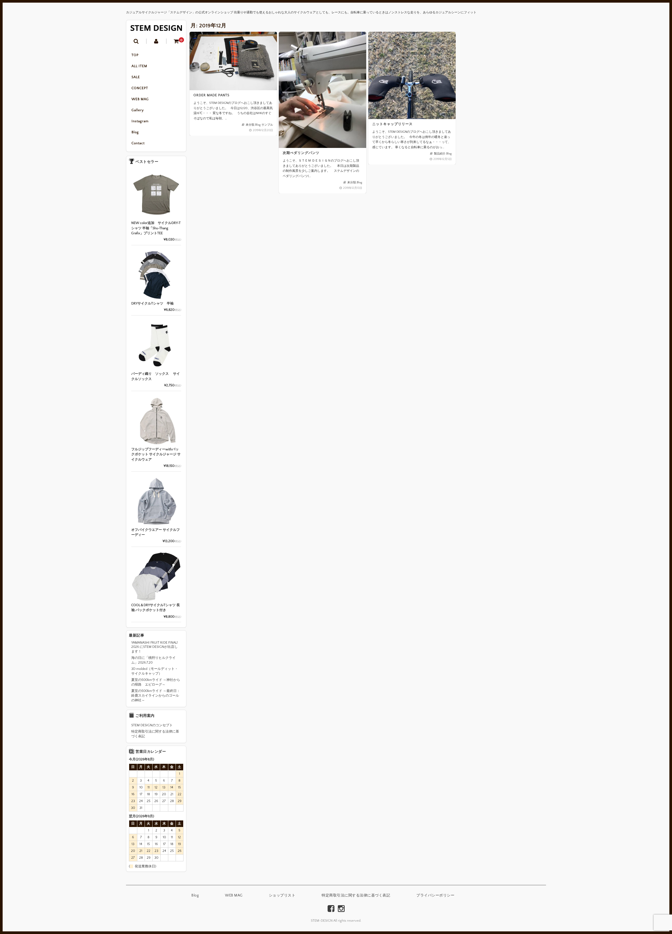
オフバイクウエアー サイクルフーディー (155, 532)
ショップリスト (282, 895)
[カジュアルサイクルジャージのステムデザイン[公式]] (156, 28)
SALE (136, 77)
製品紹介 (439, 153)
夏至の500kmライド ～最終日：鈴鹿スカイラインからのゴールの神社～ (155, 695)
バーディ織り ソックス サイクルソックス (155, 376)
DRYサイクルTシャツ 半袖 (152, 303)
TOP (135, 55)
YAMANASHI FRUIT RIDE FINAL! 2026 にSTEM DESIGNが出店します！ (154, 647)
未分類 (250, 124)
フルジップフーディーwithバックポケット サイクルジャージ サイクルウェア (156, 454)
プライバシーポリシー (435, 895)
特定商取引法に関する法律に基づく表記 (155, 734)
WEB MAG (140, 99)
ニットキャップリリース (392, 124)
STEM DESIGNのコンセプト (152, 725)
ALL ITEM (139, 66)
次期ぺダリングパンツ (301, 153)
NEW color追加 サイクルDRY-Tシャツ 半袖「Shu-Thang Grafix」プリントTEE (156, 228)
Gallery (138, 110)
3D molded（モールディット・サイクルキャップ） (154, 671)
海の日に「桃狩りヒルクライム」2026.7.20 (153, 660)
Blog (135, 132)
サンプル (267, 124)
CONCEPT (140, 88)
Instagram (140, 121)
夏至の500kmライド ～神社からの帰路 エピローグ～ (155, 682)
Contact (138, 143)
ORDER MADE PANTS (211, 95)
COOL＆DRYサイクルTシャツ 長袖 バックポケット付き (155, 607)
